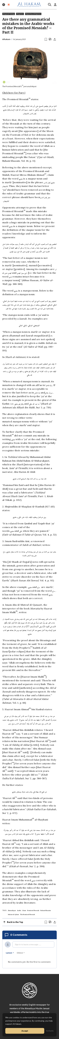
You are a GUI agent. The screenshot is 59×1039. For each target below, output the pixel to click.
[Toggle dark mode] (8, 4)
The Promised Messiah (27, 914)
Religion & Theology (8, 14)
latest (9, 953)
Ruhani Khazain (45, 910)
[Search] (49, 4)
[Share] (55, 39)
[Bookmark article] (46, 39)
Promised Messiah (33, 910)
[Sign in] (55, 4)
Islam (24, 910)
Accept (24, 1031)
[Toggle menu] (3, 4)
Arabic (19, 910)
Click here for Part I (13, 92)
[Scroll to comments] (50, 39)
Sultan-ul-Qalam (13, 914)
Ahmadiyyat (12, 910)
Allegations (20, 14)
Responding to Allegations (33, 14)
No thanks (50, 1031)
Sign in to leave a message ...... (28, 944)
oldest (20, 953)
